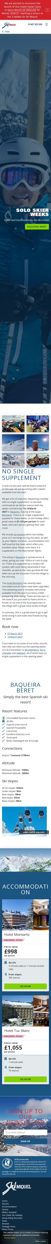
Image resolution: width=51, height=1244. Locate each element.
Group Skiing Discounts (12, 1218)
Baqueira (14, 511)
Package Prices (8, 1226)
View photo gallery (34, 832)
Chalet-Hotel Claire (30, 6)
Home (4, 1201)
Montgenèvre (32, 649)
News (7, 31)
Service (5, 1209)
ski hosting (19, 534)
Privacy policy (10, 1238)
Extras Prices (7, 1229)
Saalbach (21, 653)
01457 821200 (35, 24)
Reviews (5, 1223)
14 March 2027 (14, 636)
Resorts (5, 1203)
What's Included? (9, 1212)
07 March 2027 (14, 633)
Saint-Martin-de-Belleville (22, 9)
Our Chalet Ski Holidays (12, 1215)
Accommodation (9, 1206)
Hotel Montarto (15, 583)
